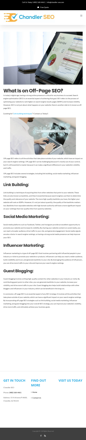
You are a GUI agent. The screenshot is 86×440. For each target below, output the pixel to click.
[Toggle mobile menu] (81, 15)
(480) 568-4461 (39, 2)
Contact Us (36, 398)
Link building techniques (22, 113)
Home (34, 392)
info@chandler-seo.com (55, 2)
